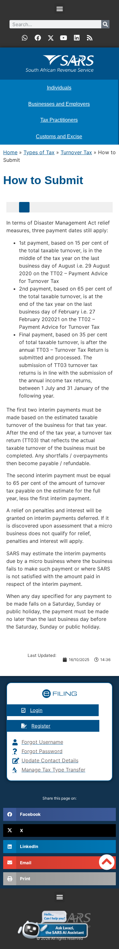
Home (10, 152)
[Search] (105, 24)
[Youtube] (63, 38)
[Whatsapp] (24, 38)
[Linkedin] (76, 38)
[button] (59, 8)
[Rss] (89, 38)
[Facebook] (37, 38)
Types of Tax (39, 152)
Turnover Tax (76, 152)
